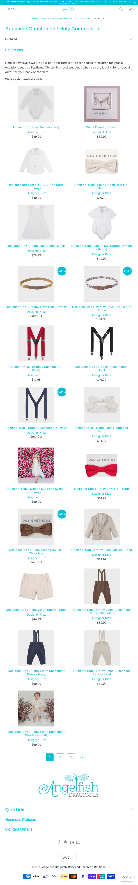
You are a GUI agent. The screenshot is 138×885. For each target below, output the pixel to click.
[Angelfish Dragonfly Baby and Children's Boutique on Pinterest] (65, 843)
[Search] (121, 9)
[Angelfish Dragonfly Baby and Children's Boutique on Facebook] (59, 843)
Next (83, 757)
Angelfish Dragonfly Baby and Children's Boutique (74, 867)
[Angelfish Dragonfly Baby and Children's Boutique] (69, 9)
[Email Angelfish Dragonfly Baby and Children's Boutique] (78, 843)
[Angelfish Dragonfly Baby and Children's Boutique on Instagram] (72, 843)
